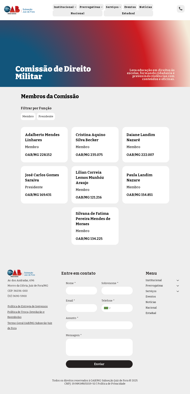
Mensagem (74, 335)
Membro (28, 116)
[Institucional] (178, 280)
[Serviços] (178, 291)
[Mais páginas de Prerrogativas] (101, 7)
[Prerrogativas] (178, 286)
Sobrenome (109, 283)
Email (70, 300)
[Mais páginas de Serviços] (120, 7)
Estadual (151, 313)
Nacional (151, 307)
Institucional (154, 280)
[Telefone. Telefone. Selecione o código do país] (107, 308)
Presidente (46, 116)
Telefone (107, 300)
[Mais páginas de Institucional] (75, 7)
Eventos (151, 296)
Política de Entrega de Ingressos (28, 306)
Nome (71, 283)
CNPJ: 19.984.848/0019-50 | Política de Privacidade (94, 383)
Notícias (151, 302)
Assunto (72, 318)
